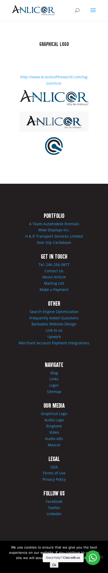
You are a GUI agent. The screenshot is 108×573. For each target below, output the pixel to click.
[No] (101, 557)
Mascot (54, 444)
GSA (54, 466)
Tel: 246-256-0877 (54, 264)
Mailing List (54, 283)
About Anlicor (54, 276)
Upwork (54, 336)
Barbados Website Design (54, 323)
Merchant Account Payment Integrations (54, 342)
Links (54, 378)
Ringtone (54, 425)
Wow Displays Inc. (54, 229)
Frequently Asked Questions (54, 317)
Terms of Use (54, 472)
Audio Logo (54, 419)
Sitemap (54, 391)
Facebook (54, 501)
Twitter (54, 507)
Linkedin (54, 513)
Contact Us (54, 270)
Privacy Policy (54, 479)
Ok (54, 565)
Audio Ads (54, 438)
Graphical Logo (54, 413)
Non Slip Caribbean (54, 242)
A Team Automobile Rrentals (54, 223)
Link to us (54, 330)
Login (54, 385)
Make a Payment (54, 289)
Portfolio (54, 215)
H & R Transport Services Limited (54, 236)
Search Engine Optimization (54, 311)
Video (54, 432)
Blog (54, 372)
